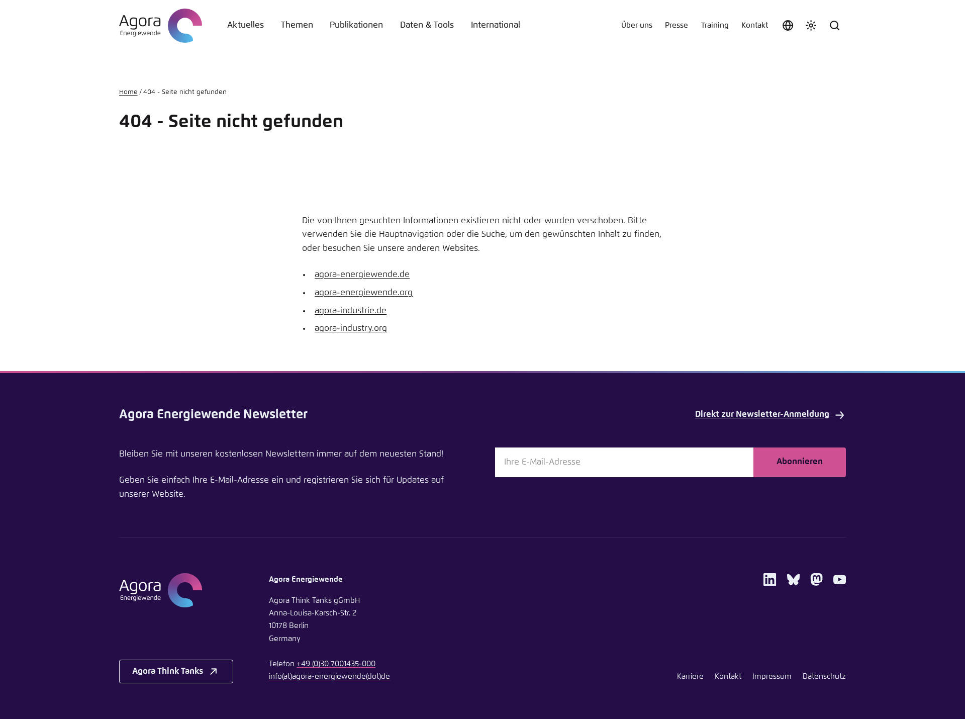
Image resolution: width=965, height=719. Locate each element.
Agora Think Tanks (167, 671)
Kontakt (754, 25)
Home (128, 92)
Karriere (690, 676)
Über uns (636, 25)
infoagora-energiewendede (329, 676)
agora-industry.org (351, 328)
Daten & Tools (427, 25)
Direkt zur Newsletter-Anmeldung (762, 414)
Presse (676, 25)
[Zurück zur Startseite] (160, 26)
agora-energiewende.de (362, 275)
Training (715, 25)
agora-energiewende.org (364, 293)
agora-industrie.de (351, 311)
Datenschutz (824, 676)
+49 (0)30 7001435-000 (336, 664)
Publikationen (356, 25)
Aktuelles (245, 25)
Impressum (772, 676)
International (495, 25)
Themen (297, 25)
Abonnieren (800, 462)
